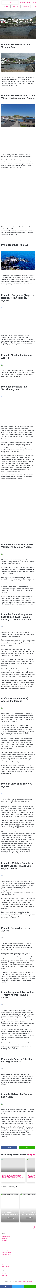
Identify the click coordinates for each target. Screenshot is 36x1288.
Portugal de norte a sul (7, 1236)
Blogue (31, 1155)
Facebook (4, 1273)
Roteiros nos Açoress (6, 1257)
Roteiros (29, 2)
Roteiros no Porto (6, 1250)
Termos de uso (25, 1281)
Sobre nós (4, 1242)
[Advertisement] (18, 142)
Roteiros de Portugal (6, 1249)
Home (10, 2)
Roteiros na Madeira (6, 1256)
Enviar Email (5, 1240)
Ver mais (18, 1227)
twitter (18, 1286)
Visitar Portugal (15, 6)
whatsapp (30, 1286)
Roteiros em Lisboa (6, 1252)
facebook (6, 1286)
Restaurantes (26, 6)
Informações (4, 1238)
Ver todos (10, 1207)
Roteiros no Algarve (6, 1254)
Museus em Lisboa (6, 1265)
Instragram (4, 1275)
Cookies (30, 1281)
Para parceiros (22, 2)
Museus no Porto (5, 1266)
